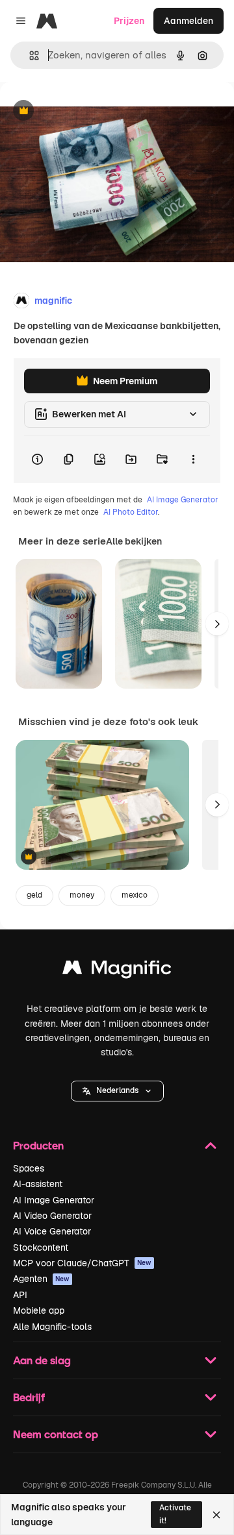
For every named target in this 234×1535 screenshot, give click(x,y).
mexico (135, 895)
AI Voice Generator (52, 1231)
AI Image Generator (182, 500)
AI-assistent (37, 1184)
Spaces (28, 1168)
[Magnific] (117, 971)
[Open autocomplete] (29, 55)
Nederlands (117, 1090)
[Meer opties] (193, 460)
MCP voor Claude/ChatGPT (82, 1263)
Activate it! (175, 1514)
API (20, 1295)
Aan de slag (42, 1360)
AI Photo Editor (130, 512)
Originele (85, 111)
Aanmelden (188, 21)
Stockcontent (40, 1247)
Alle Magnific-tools (52, 1326)
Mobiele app (38, 1310)
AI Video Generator (52, 1216)
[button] (117, 1091)
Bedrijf (29, 1397)
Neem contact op (55, 1434)
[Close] (216, 1515)
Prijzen (129, 21)
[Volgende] (217, 624)
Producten (38, 1145)
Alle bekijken (134, 541)
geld (34, 895)
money (82, 895)
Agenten (41, 1278)
